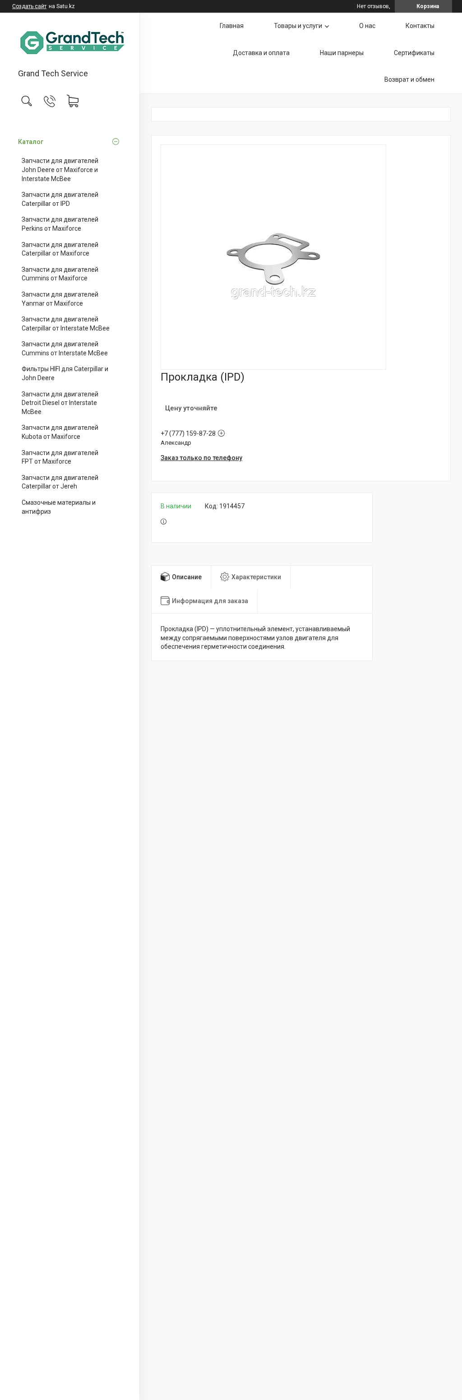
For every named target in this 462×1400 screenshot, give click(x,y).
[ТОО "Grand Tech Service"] (69, 41)
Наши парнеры (342, 52)
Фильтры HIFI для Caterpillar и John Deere (65, 373)
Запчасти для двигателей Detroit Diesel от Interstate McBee (60, 403)
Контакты (420, 25)
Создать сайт (29, 6)
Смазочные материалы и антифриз (59, 507)
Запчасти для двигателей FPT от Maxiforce (60, 457)
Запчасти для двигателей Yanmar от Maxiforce (60, 299)
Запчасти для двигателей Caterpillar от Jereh (60, 482)
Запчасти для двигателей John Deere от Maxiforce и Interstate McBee (60, 169)
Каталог (30, 141)
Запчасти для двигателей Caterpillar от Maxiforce (60, 249)
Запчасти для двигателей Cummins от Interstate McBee (65, 348)
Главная (232, 25)
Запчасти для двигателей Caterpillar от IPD (60, 199)
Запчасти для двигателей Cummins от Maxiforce (60, 274)
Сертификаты (414, 52)
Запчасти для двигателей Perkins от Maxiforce (60, 224)
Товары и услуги (298, 25)
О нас (367, 25)
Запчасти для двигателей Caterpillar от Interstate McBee (66, 324)
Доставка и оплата (261, 52)
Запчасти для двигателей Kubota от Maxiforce (60, 432)
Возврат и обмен (409, 79)
